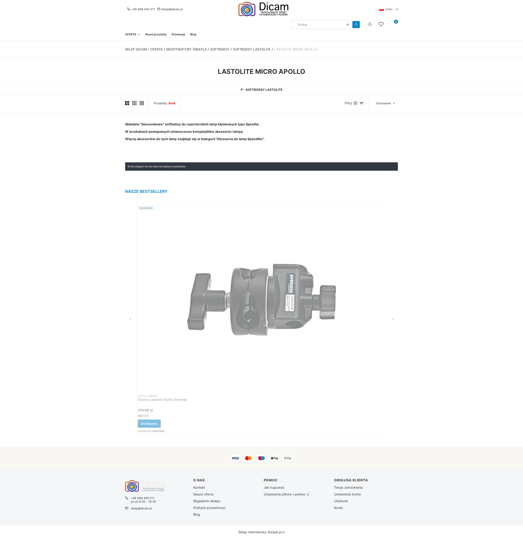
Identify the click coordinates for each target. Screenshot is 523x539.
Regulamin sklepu (206, 501)
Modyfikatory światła (186, 49)
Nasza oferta (203, 494)
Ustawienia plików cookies (285, 494)
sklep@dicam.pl (172, 9)
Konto (338, 508)
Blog (196, 514)
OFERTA (156, 49)
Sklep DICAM (136, 49)
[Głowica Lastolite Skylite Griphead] (260, 298)
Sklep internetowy (260, 532)
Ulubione (341, 501)
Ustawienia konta (347, 494)
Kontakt (199, 487)
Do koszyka (149, 423)
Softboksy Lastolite (252, 49)
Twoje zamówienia (348, 487)
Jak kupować (274, 487)
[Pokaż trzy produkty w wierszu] (134, 103)
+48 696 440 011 (143, 9)
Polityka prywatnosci (209, 508)
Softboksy (219, 49)
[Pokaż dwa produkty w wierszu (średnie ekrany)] (127, 103)
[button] (356, 24)
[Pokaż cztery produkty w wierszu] (142, 103)
